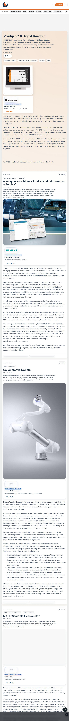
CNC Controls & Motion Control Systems (27, 60)
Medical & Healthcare (29, 612)
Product (6, 32)
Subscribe (59, 4)
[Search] (52, 4)
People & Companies (16, 11)
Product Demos (47, 11)
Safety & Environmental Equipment (12, 612)
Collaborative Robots (17, 369)
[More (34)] (66, 12)
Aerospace (38, 11)
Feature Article (57, 11)
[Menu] (65, 4)
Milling (24, 11)
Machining (31, 11)
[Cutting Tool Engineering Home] (5, 4)
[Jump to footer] (65, 709)
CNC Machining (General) (10, 178)
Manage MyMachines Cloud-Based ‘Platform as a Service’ (33, 183)
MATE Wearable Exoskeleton (21, 616)
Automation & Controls (10, 60)
